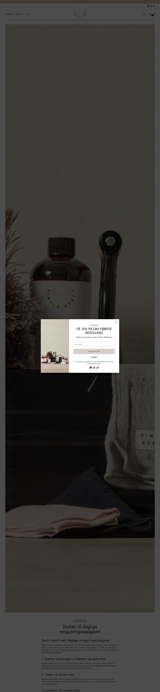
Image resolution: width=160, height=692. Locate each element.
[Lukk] (116, 321)
